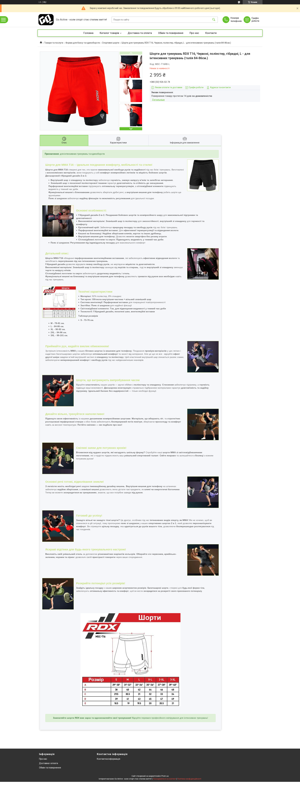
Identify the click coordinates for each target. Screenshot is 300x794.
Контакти (211, 33)
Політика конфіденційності (189, 779)
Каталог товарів (109, 33)
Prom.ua (165, 776)
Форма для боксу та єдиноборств (82, 43)
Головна (88, 33)
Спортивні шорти (110, 43)
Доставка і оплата (48, 763)
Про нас (194, 33)
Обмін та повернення (170, 33)
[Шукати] (214, 19)
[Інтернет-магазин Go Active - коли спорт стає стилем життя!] (46, 19)
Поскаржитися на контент (164, 779)
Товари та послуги (53, 43)
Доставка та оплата (140, 33)
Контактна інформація (108, 759)
